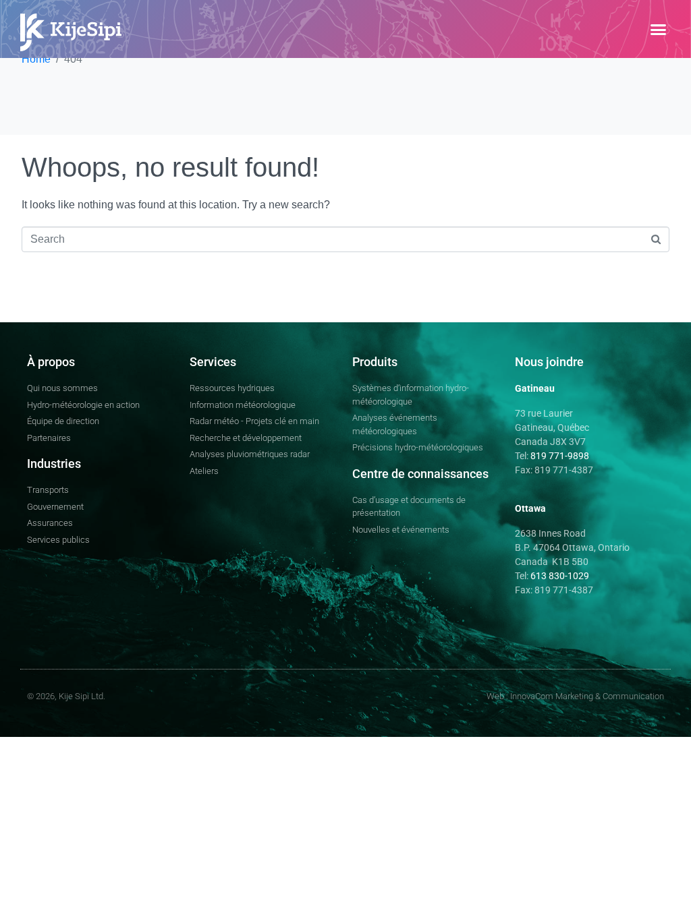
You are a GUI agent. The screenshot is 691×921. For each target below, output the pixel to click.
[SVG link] (70, 32)
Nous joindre (549, 362)
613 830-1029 (558, 575)
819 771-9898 (559, 455)
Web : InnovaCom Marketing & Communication (575, 696)
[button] (658, 29)
